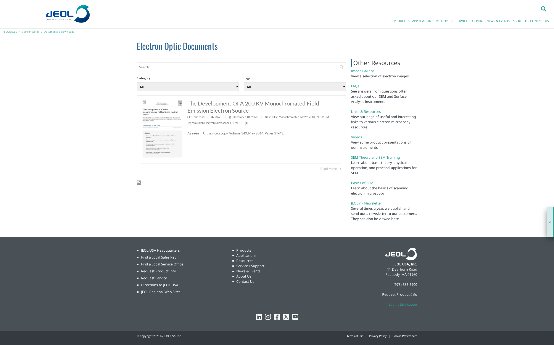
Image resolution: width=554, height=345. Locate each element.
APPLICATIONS (422, 21)
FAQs (355, 86)
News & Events (248, 271)
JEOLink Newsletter (366, 203)
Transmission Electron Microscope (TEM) (212, 123)
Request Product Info (158, 271)
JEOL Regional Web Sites (160, 291)
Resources (244, 260)
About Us (243, 276)
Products (243, 250)
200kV (273, 117)
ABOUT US (520, 21)
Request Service (154, 278)
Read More (328, 168)
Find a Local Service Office (162, 264)
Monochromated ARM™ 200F (297, 117)
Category (144, 78)
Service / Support (250, 266)
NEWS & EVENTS (498, 21)
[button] (543, 8)
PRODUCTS (402, 21)
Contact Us (245, 281)
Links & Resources (366, 111)
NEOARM (323, 117)
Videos (356, 137)
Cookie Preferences (405, 336)
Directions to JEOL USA (159, 285)
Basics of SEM (362, 182)
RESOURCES (444, 21)
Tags (247, 78)
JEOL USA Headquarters (160, 250)
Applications (246, 255)
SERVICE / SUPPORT (470, 21)
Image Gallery (362, 71)
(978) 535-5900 (405, 284)
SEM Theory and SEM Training (375, 157)
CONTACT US (539, 21)
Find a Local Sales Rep (159, 257)
